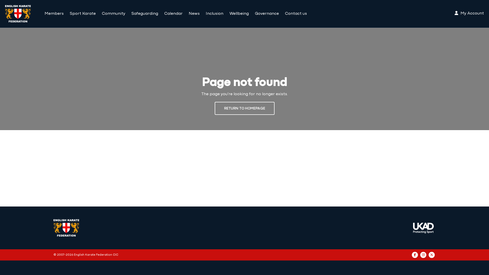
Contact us (296, 14)
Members (54, 14)
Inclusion (214, 14)
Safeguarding (144, 14)
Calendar (173, 14)
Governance (267, 14)
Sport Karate (83, 14)
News (194, 14)
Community (113, 14)
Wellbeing (239, 14)
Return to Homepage (244, 109)
